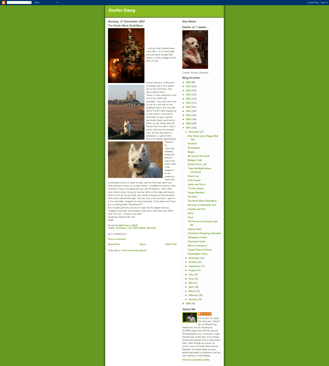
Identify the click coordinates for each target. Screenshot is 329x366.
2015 (188, 94)
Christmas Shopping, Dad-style (204, 233)
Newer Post (114, 244)
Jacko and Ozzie (196, 184)
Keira (190, 213)
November (194, 258)
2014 (188, 98)
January (193, 299)
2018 (188, 82)
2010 (188, 115)
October (193, 262)
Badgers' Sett (195, 160)
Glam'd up (193, 176)
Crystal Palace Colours (200, 249)
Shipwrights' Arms (198, 254)
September (195, 266)
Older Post (170, 244)
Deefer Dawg (122, 10)
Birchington (194, 148)
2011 (188, 111)
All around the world (199, 156)
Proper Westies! (196, 192)
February (194, 295)
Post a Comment (117, 239)
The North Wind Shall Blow (202, 201)
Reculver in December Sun (202, 205)
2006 (188, 303)
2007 (188, 127)
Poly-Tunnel (194, 180)
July (191, 274)
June (191, 278)
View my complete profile (195, 359)
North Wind (139, 228)
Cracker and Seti (196, 209)
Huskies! (192, 143)
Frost (190, 217)
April (191, 287)
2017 (188, 86)
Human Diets (194, 229)
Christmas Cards (196, 241)
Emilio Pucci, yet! (197, 164)
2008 (188, 123)
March (192, 291)
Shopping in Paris (197, 237)
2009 (188, 119)
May (191, 283)
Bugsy (191, 152)
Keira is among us (197, 245)
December (194, 132)
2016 (188, 90)
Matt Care (207, 313)
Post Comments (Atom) (134, 250)
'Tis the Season (196, 188)
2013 (188, 103)
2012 (188, 107)
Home (142, 244)
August (193, 270)
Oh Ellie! (192, 196)
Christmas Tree (124, 228)
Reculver (151, 228)
